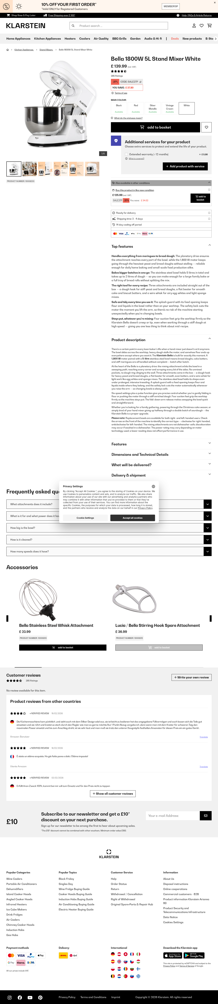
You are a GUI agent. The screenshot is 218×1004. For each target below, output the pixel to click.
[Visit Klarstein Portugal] (126, 976)
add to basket (159, 127)
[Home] (10, 49)
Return (115, 889)
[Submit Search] (73, 26)
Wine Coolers (14, 878)
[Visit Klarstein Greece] (138, 976)
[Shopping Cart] (209, 26)
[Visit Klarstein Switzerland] (126, 954)
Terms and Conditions (93, 997)
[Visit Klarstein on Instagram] (9, 997)
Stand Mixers (46, 49)
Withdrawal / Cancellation (127, 894)
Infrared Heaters (16, 904)
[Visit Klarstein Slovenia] (132, 976)
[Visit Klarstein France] (132, 954)
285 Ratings (117, 76)
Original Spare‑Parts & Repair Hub (132, 904)
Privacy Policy (169, 966)
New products (192, 38)
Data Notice (170, 917)
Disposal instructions (175, 884)
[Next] (215, 38)
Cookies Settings (173, 922)
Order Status (119, 884)
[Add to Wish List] (206, 127)
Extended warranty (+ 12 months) (148, 154)
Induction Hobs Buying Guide (76, 899)
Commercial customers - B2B (181, 894)
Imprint (115, 997)
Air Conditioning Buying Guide (76, 904)
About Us (168, 878)
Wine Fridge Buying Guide (74, 889)
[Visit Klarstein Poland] (113, 969)
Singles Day (66, 884)
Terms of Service (187, 966)
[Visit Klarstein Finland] (138, 969)
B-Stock (211, 38)
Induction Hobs (15, 929)
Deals (175, 38)
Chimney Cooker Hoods (20, 924)
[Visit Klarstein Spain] (113, 961)
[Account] (194, 26)
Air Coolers (13, 919)
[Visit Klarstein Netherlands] (119, 976)
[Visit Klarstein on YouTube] (30, 997)
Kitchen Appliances (24, 49)
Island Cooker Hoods (18, 894)
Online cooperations (175, 889)
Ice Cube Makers (16, 909)
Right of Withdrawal (123, 899)
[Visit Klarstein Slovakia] (126, 961)
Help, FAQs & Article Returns (197, 15)
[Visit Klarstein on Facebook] (20, 997)
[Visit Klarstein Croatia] (119, 969)
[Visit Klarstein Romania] (126, 969)
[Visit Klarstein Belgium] (113, 976)
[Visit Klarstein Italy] (138, 954)
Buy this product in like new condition (135, 190)
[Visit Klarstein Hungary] (138, 961)
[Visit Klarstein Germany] (113, 954)
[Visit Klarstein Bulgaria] (132, 969)
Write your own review (193, 677)
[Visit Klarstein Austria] (119, 954)
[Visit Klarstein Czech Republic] (132, 961)
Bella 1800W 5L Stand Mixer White (75, 49)
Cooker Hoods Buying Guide (75, 894)
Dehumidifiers (14, 889)
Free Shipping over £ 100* (61, 15)
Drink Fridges (14, 914)
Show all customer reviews (114, 793)
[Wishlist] (201, 26)
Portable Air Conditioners (21, 884)
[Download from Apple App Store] (172, 955)
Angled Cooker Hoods (19, 899)
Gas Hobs (12, 935)
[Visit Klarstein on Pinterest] (40, 997)
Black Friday (66, 878)
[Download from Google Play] (194, 955)
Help (114, 878)
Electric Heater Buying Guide (76, 909)
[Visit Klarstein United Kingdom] (119, 961)
